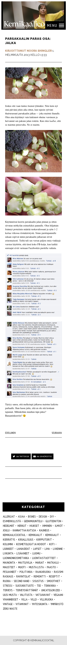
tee (39, 585)
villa (24, 599)
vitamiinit (22, 604)
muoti (22, 567)
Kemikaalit (35, 535)
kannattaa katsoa (24, 530)
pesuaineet (9, 572)
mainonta (9, 562)
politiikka (26, 572)
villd (34, 599)
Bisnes (32, 516)
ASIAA (21, 516)
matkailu (53, 562)
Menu (52, 25)
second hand (21, 581)
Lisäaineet (22, 553)
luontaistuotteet (44, 558)
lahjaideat (23, 549)
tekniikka (50, 585)
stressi (7, 585)
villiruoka (46, 599)
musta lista (36, 567)
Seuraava (57, 432)
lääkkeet (8, 549)
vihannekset (10, 599)
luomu (36, 553)
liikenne (58, 549)
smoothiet (53, 581)
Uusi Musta (10, 595)
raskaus (8, 576)
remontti (40, 576)
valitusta (26, 595)
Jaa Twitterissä (22, 456)
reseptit (54, 576)
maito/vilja (25, 562)
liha (47, 549)
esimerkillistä (12, 521)
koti (52, 544)
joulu (6, 530)
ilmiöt (59, 526)
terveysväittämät (27, 590)
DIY (52, 516)
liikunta (8, 553)
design (43, 516)
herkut (22, 526)
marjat (39, 562)
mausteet (9, 567)
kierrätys (9, 539)
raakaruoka (43, 572)
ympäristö (57, 604)
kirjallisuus (25, 539)
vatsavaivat (43, 595)
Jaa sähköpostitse (44, 456)
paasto (51, 567)
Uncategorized (50, 590)
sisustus (38, 581)
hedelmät (8, 526)
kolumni (8, 544)
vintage (8, 604)
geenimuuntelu (33, 521)
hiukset (34, 526)
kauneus (44, 530)
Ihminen (47, 526)
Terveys (8, 590)
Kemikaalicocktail (14, 535)
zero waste (10, 609)
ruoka (7, 581)
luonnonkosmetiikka (16, 558)
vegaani (58, 595)
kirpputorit (44, 539)
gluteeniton (53, 521)
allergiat (9, 516)
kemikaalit (52, 535)
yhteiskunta (39, 604)
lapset (37, 549)
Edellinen (10, 432)
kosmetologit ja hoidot (31, 544)
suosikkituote (24, 585)
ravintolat (23, 576)
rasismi (58, 572)
